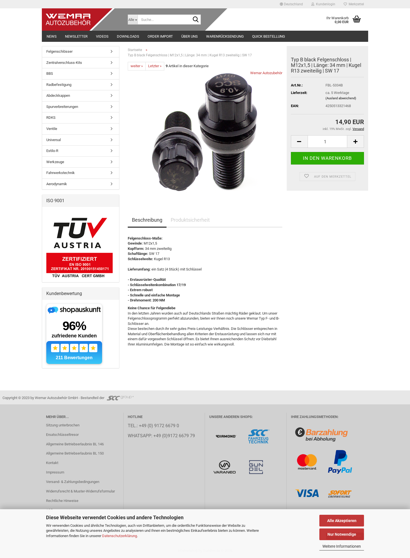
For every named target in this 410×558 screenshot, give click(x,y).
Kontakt (52, 463)
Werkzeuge (55, 162)
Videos (102, 36)
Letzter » (154, 66)
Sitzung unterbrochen (62, 425)
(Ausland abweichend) (340, 98)
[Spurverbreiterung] (258, 436)
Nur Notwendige (341, 534)
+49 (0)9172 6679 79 (174, 435)
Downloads (128, 36)
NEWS (52, 36)
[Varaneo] (225, 467)
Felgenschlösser (59, 51)
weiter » (137, 66)
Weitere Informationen (341, 546)
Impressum (55, 472)
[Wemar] (226, 436)
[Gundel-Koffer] (256, 467)
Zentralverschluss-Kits (64, 63)
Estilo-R (52, 151)
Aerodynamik (56, 184)
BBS (49, 73)
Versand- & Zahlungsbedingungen (72, 482)
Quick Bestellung (268, 36)
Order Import (160, 36)
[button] (291, 4)
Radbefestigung (58, 85)
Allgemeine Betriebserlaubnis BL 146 (75, 444)
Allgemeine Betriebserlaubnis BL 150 (75, 453)
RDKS (51, 117)
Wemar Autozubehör (266, 73)
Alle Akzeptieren (341, 520)
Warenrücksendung (225, 36)
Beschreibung (147, 220)
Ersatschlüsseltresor (62, 435)
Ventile (51, 129)
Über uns (189, 36)
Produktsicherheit (190, 220)
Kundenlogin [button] (324, 4)
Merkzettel (355, 4)
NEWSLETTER (76, 36)
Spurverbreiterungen (62, 107)
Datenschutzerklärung (119, 536)
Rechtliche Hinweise (62, 501)
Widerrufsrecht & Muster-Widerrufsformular (80, 491)
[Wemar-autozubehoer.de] (83, 19)
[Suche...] (195, 20)
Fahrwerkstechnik (60, 173)
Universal (53, 140)
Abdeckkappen (58, 95)
